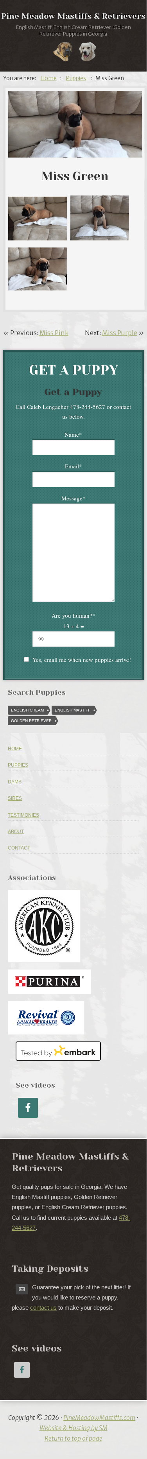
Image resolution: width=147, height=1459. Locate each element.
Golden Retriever (31, 721)
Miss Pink (53, 333)
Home (15, 748)
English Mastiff (72, 710)
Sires (15, 798)
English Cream (27, 710)
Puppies (18, 765)
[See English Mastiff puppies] (63, 53)
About (16, 831)
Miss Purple (119, 333)
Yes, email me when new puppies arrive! (81, 659)
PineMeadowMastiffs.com (99, 1417)
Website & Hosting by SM (73, 1428)
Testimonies (23, 815)
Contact (19, 848)
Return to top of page (73, 1438)
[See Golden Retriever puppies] (87, 53)
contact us (43, 1307)
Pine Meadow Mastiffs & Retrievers (73, 16)
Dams (15, 782)
